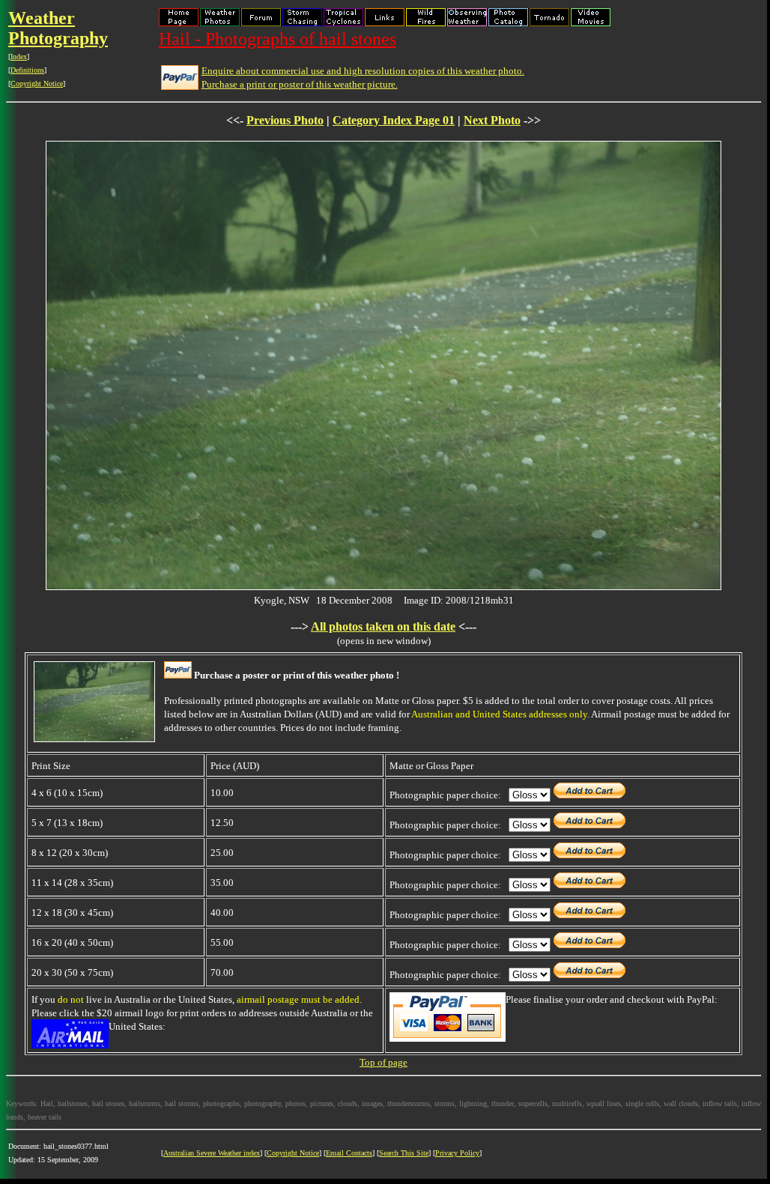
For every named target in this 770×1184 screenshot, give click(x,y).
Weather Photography (58, 28)
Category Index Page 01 (394, 120)
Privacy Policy (457, 1153)
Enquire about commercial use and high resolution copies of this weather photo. (362, 70)
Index (18, 56)
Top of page (383, 1062)
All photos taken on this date (383, 626)
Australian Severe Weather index (211, 1153)
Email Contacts (349, 1153)
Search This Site (403, 1153)
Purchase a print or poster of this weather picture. (299, 84)
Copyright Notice (36, 83)
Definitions (27, 70)
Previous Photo (285, 120)
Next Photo (492, 120)
